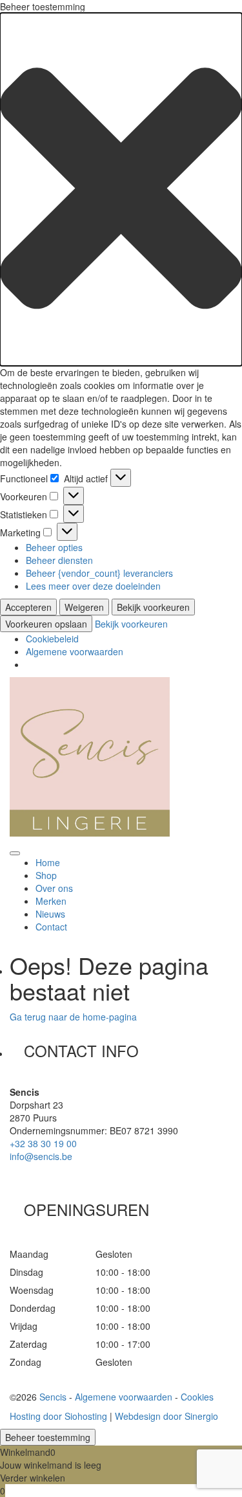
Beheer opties (54, 547)
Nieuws (50, 913)
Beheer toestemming (47, 1437)
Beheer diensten (59, 560)
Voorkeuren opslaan (46, 623)
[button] (121, 189)
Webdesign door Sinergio (166, 1416)
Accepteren (28, 607)
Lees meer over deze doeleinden (93, 585)
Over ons (54, 888)
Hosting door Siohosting (58, 1416)
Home (47, 862)
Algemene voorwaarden (74, 651)
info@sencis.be (41, 1156)
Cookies (197, 1396)
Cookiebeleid (52, 638)
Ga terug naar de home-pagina (73, 1016)
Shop (46, 875)
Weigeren (84, 607)
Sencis (52, 1396)
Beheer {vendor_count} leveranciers (99, 573)
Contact (51, 926)
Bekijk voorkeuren (153, 607)
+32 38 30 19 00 (43, 1143)
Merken (50, 900)
